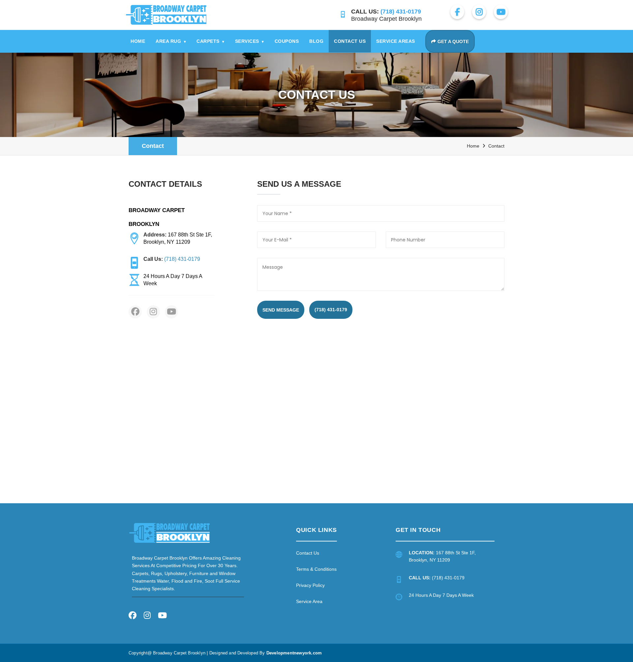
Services (249, 41)
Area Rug (171, 41)
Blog (316, 41)
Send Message (280, 310)
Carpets (210, 41)
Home (138, 41)
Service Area (309, 601)
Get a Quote (453, 41)
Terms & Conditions (316, 569)
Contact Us (350, 41)
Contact (153, 146)
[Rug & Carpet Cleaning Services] (169, 533)
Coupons (287, 41)
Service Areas (395, 41)
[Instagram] (147, 616)
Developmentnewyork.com (294, 652)
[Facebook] (132, 616)
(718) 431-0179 (331, 309)
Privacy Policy (310, 585)
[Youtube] (162, 616)
